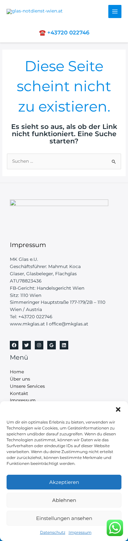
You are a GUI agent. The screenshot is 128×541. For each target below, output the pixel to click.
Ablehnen (64, 500)
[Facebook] (14, 345)
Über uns (20, 379)
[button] (118, 409)
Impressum (80, 532)
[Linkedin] (64, 345)
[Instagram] (39, 345)
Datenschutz (52, 532)
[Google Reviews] (51, 345)
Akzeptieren (64, 482)
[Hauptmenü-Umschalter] (115, 11)
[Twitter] (26, 345)
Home (17, 371)
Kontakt (19, 393)
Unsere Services (27, 386)
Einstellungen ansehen (64, 518)
